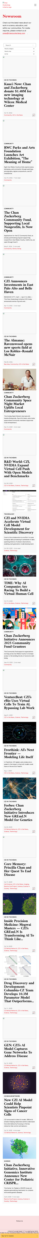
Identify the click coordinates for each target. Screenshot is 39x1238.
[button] (19, 48)
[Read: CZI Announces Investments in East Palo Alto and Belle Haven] (19, 281)
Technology (24, 485)
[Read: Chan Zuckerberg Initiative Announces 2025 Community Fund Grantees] (19, 637)
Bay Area (7, 364)
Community (8, 115)
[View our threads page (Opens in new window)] (18, 1223)
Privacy (23, 1233)
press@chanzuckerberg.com (14, 33)
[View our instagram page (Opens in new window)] (13, 1223)
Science (17, 485)
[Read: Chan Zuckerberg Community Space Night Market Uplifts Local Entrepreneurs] (19, 400)
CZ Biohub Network (10, 829)
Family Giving (16, 248)
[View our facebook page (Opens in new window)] (8, 1223)
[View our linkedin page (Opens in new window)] (23, 1223)
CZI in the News (17, 115)
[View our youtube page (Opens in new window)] (33, 1223)
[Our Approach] (8, 5)
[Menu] (35, 5)
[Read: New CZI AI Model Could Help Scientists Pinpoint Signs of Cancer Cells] (19, 1103)
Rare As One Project (10, 886)
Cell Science (8, 884)
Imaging (26, 884)
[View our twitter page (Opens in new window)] (28, 1223)
